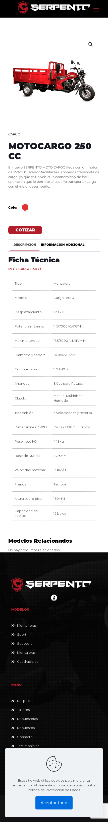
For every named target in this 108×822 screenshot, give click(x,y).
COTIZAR (25, 230)
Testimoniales (28, 746)
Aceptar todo (54, 802)
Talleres (23, 710)
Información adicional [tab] (62, 244)
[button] (91, 44)
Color (13, 207)
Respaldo (25, 701)
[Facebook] (54, 599)
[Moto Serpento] (54, 7)
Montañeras (26, 625)
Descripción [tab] (25, 244)
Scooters (24, 643)
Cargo (14, 134)
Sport (21, 634)
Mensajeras (26, 652)
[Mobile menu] (96, 10)
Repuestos (26, 728)
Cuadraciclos (27, 662)
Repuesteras (27, 719)
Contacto (25, 737)
